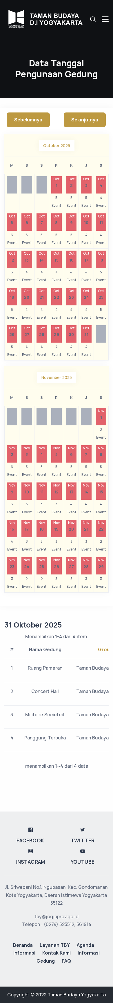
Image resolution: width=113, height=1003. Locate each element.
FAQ (66, 961)
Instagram (30, 862)
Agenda (85, 945)
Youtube (83, 862)
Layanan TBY (55, 945)
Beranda (23, 945)
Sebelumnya (28, 120)
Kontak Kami (56, 953)
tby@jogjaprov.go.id (56, 916)
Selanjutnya (84, 120)
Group (105, 649)
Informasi (24, 953)
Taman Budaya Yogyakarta (77, 994)
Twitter (83, 840)
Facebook (30, 840)
